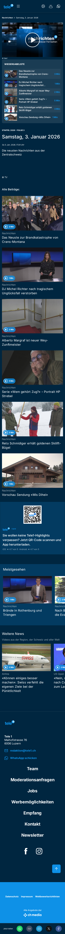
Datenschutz (12, 896)
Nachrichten (7, 18)
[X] (49, 929)
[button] (29, 929)
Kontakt (32, 824)
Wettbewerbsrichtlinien (47, 896)
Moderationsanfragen (33, 779)
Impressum (27, 896)
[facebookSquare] (26, 851)
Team (32, 768)
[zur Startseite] (8, 6)
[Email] (39, 929)
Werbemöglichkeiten (32, 801)
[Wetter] (51, 6)
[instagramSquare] (39, 851)
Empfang (32, 813)
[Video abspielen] (32, 40)
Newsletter (32, 835)
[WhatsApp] (20, 929)
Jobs (32, 790)
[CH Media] (33, 914)
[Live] (43, 6)
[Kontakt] (58, 6)
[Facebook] (59, 929)
